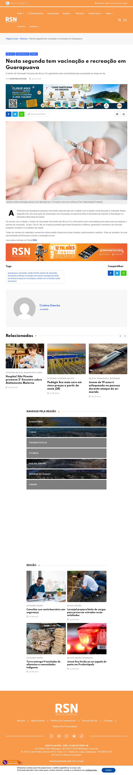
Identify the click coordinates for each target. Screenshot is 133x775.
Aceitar (109, 770)
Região (66, 13)
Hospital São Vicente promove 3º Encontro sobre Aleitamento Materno (24, 379)
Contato (108, 721)
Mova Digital (66, 761)
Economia (61, 378)
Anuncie (21, 721)
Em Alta (19, 373)
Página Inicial (12, 38)
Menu (108, 13)
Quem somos (38, 721)
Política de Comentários (63, 721)
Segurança (115, 378)
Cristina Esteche (35, 13)
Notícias (23, 38)
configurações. (91, 770)
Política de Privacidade (65, 726)
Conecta (21, 26)
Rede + (20, 13)
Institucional (94, 13)
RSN (35, 240)
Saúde (39, 373)
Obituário (80, 13)
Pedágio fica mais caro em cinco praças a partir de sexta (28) (64, 385)
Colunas (33, 26)
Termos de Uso (90, 721)
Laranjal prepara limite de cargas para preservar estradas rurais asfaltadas (86, 612)
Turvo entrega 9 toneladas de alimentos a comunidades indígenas (43, 665)
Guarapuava (53, 13)
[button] (120, 336)
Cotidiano (10, 373)
